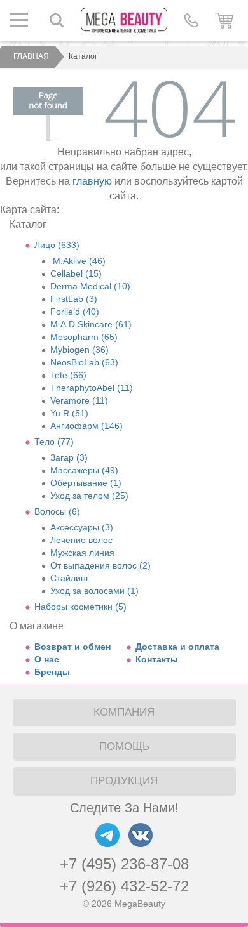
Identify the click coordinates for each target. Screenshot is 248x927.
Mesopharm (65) (84, 337)
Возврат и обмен (72, 646)
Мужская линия (82, 553)
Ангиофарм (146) (86, 426)
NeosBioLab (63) (84, 362)
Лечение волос (81, 540)
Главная (31, 56)
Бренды (52, 672)
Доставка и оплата (177, 646)
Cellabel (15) (76, 273)
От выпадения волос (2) (100, 565)
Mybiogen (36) (79, 350)
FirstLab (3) (73, 299)
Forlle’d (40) (74, 311)
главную (92, 181)
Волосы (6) (57, 511)
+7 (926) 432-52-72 (124, 886)
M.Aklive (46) (78, 261)
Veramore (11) (79, 400)
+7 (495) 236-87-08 (124, 863)
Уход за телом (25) (89, 495)
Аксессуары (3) (81, 527)
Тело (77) (54, 442)
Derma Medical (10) (90, 286)
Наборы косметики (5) (80, 607)
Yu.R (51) (69, 413)
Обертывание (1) (85, 483)
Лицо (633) (56, 245)
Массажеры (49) (84, 470)
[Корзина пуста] (224, 20)
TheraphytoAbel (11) (91, 388)
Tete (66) (68, 375)
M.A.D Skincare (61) (91, 324)
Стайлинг (69, 578)
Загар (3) (69, 457)
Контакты (156, 659)
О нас (46, 659)
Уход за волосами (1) (94, 591)
